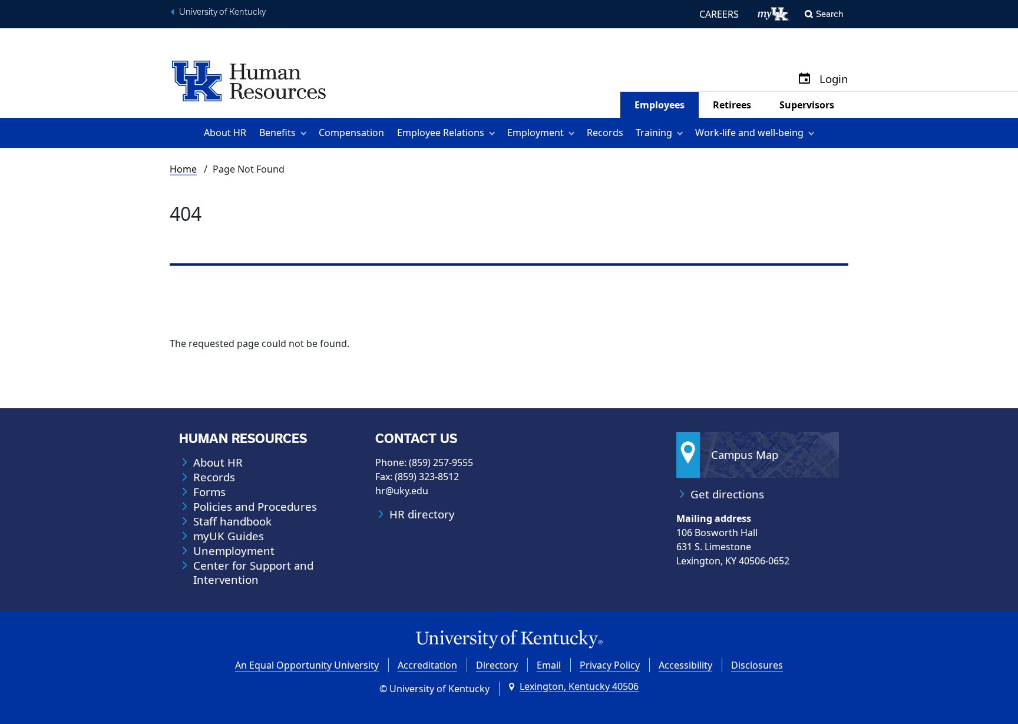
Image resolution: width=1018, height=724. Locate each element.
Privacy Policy (610, 665)
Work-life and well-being (749, 132)
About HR (225, 132)
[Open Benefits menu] (305, 133)
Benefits (277, 132)
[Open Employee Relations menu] (494, 133)
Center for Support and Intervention (253, 572)
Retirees (732, 104)
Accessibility (685, 665)
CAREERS (719, 14)
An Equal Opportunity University (307, 665)
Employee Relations (440, 132)
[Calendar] (804, 79)
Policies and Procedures (255, 507)
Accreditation (427, 665)
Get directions (727, 494)
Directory (497, 665)
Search (830, 14)
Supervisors (806, 104)
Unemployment (234, 551)
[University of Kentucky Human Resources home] (249, 80)
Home (183, 169)
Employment (535, 132)
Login (833, 79)
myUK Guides (228, 536)
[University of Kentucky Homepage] (509, 639)
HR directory (422, 514)
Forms (209, 492)
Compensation (351, 132)
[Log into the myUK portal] (774, 14)
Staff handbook (232, 521)
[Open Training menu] (682, 133)
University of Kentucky (222, 11)
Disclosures (757, 665)
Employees (659, 104)
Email (549, 665)
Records (605, 132)
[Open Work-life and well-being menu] (813, 133)
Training (654, 132)
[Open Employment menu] (574, 133)
